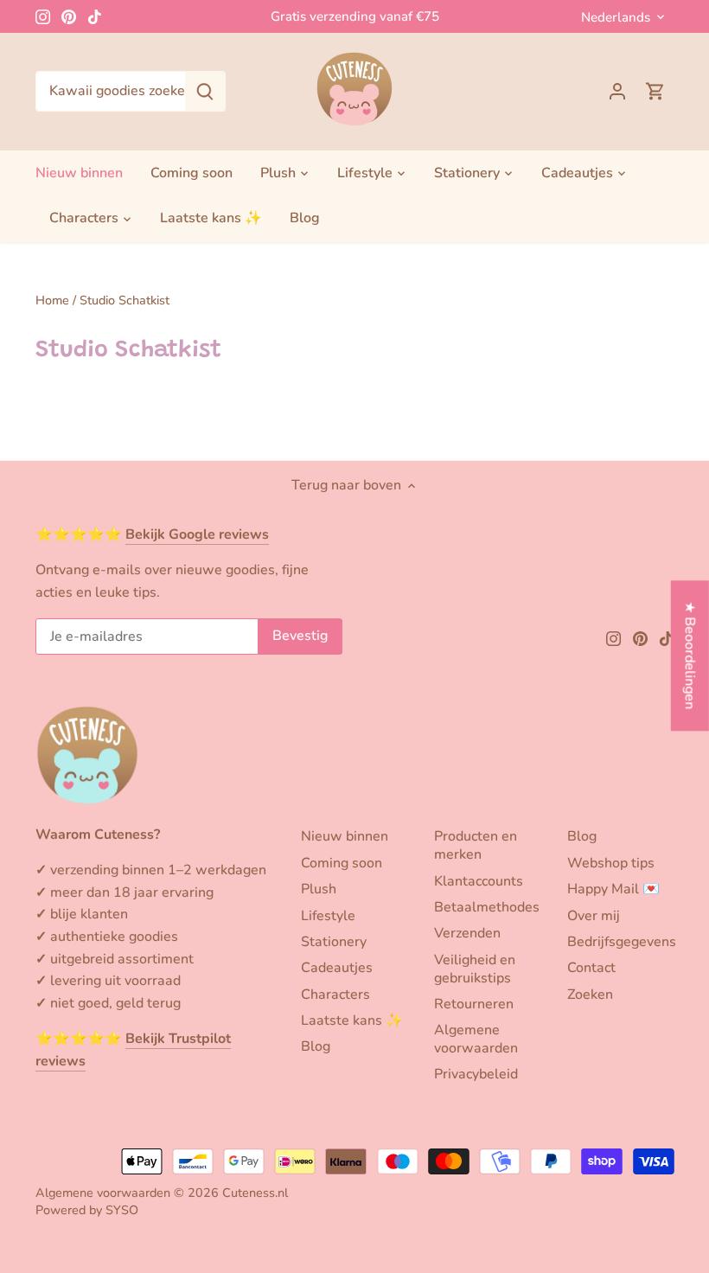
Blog (315, 1046)
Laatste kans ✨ (352, 1020)
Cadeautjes (337, 967)
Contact (591, 967)
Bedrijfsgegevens (621, 941)
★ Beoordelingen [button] (689, 656)
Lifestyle (328, 915)
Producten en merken (475, 845)
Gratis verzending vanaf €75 (355, 16)
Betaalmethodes (487, 907)
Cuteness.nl (255, 1192)
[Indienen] (205, 91)
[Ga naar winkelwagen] (655, 91)
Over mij (593, 915)
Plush (318, 889)
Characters (335, 994)
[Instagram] (42, 16)
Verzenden (467, 933)
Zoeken (590, 994)
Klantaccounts (478, 881)
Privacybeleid (476, 1074)
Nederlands (615, 17)
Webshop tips (611, 863)
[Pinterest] (68, 16)
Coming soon (341, 863)
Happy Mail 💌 (613, 889)
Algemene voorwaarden (476, 1039)
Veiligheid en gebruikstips (474, 969)
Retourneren (474, 1004)
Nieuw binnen (344, 836)
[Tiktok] (94, 16)
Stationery (334, 941)
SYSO (121, 1210)
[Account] (617, 91)
